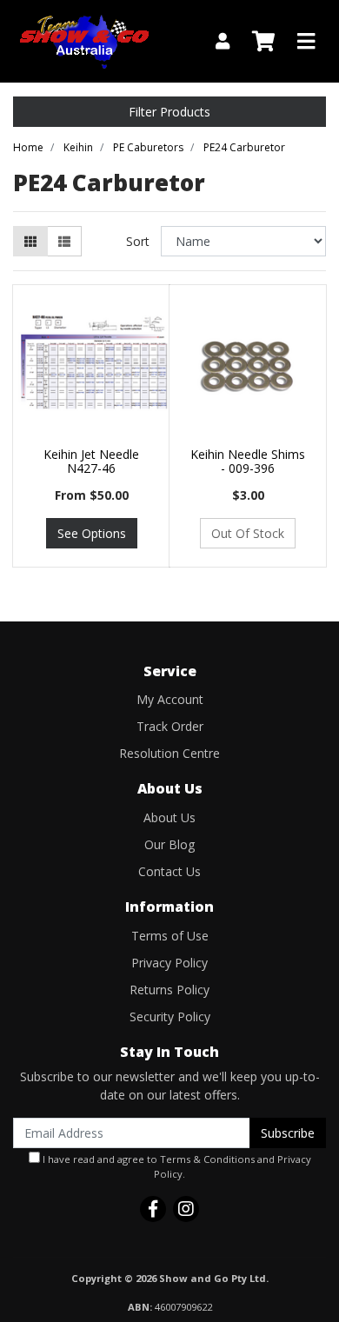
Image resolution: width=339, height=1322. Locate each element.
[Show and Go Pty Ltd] (84, 39)
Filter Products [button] (169, 111)
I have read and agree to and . (175, 1166)
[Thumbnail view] (30, 241)
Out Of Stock (247, 533)
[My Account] (222, 41)
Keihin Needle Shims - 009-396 (247, 461)
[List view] (64, 241)
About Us (169, 817)
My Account (169, 699)
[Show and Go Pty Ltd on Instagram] (186, 1209)
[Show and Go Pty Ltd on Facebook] (153, 1209)
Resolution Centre (169, 753)
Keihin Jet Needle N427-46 (91, 461)
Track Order (169, 726)
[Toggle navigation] (306, 42)
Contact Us (169, 871)
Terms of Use (170, 935)
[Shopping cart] (263, 42)
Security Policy (170, 1016)
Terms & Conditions (207, 1159)
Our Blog (169, 844)
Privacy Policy (169, 962)
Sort (138, 241)
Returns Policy (169, 989)
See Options (91, 533)
